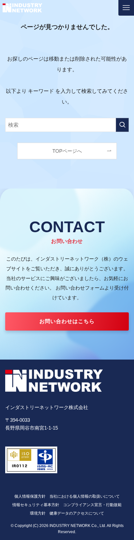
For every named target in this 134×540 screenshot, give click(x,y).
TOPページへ (67, 151)
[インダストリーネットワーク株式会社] (22, 8)
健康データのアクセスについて (76, 513)
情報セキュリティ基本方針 (35, 505)
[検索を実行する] (122, 125)
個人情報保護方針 (30, 496)
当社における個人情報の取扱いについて (84, 496)
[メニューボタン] (126, 8)
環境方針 (38, 513)
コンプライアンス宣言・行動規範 (92, 505)
